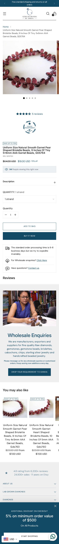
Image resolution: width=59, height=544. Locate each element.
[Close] (55, 506)
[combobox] (10, 539)
